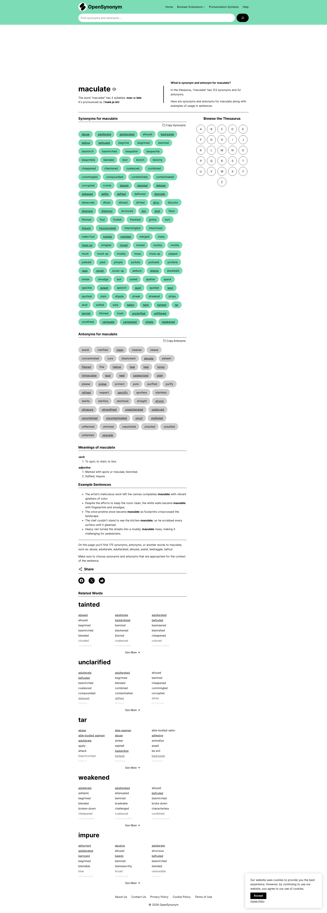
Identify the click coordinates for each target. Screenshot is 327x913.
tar (176, 304)
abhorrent (84, 845)
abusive (120, 845)
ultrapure (87, 409)
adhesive (157, 735)
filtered (86, 367)
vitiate (149, 322)
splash (104, 287)
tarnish (86, 313)
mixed (124, 245)
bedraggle (167, 134)
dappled (142, 185)
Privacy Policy (159, 897)
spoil (138, 287)
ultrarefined (109, 409)
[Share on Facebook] (81, 581)
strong (159, 401)
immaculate (89, 375)
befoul (86, 142)
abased (83, 615)
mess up (87, 245)
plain (160, 375)
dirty (156, 202)
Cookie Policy (182, 897)
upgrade (107, 435)
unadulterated (134, 409)
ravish (100, 270)
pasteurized (140, 375)
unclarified (138, 313)
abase (82, 730)
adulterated (127, 134)
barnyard (84, 856)
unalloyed (158, 409)
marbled (125, 236)
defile (104, 194)
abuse (85, 134)
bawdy (119, 856)
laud (108, 375)
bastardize (122, 751)
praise (102, 384)
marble (107, 236)
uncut (139, 418)
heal (132, 367)
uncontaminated (116, 418)
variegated (130, 322)
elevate (148, 358)
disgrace (87, 211)
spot (170, 287)
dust (157, 211)
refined (86, 392)
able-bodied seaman (91, 735)
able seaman (123, 730)
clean (119, 350)
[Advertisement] (163, 53)
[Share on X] (92, 581)
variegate (108, 322)
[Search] (243, 18)
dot (144, 211)
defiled (121, 194)
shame (154, 270)
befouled (104, 142)
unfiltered (160, 313)
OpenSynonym (105, 7)
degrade (159, 194)
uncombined (90, 418)
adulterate (104, 134)
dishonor (107, 211)
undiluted (157, 418)
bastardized (122, 620)
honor (161, 367)
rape (85, 270)
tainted (161, 304)
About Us (121, 897)
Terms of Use (203, 897)
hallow (117, 367)
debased (87, 194)
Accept (258, 895)
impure (86, 228)
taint (146, 304)
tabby (130, 304)
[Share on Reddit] (102, 581)
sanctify (123, 392)
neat (122, 375)
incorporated (107, 228)
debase (161, 185)
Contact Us (138, 897)
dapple (124, 185)
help (146, 367)
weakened (168, 322)
